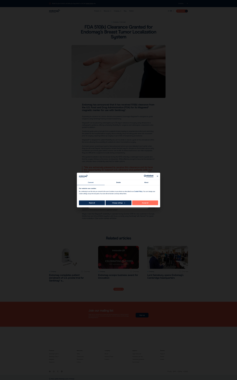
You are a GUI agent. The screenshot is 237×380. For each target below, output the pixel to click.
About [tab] (146, 182)
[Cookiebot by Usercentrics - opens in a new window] (145, 176)
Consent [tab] (91, 182)
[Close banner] (157, 176)
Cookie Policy (138, 191)
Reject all (92, 203)
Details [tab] (118, 182)
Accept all (145, 203)
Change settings (117, 203)
